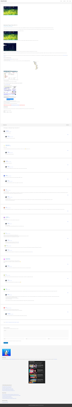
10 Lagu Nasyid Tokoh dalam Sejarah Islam (6, 396)
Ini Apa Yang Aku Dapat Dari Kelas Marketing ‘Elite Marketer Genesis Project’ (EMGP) (11, 395)
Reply (67, 134)
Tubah (6, 189)
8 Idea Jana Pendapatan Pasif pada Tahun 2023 (7, 397)
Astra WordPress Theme (40, 405)
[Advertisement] (36, 20)
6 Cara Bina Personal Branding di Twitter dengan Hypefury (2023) (9, 398)
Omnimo (64, 55)
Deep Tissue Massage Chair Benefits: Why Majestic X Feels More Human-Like (10, 394)
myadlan (8, 166)
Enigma (66, 55)
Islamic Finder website (7, 84)
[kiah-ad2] (6, 352)
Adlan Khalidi (8, 313)
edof (6, 307)
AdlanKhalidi (4, 1)
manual (18, 51)
